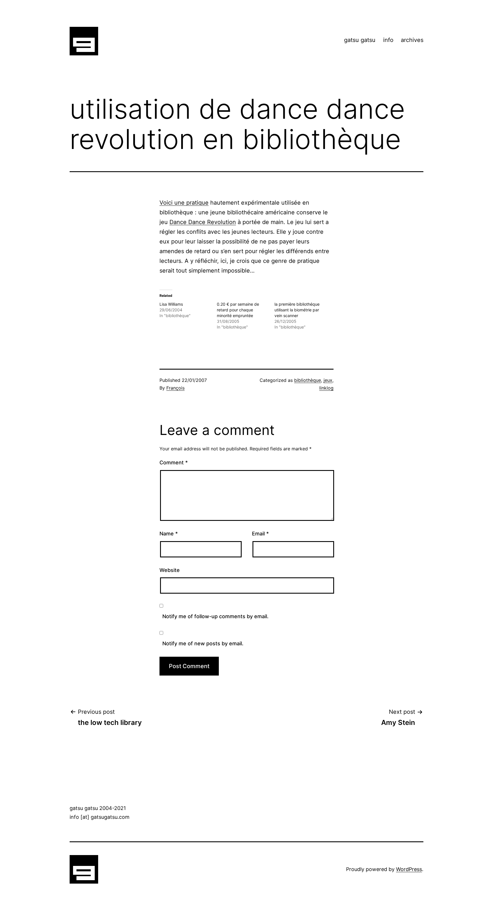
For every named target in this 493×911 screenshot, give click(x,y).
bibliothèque (307, 380)
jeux (328, 380)
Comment (173, 462)
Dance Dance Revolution (202, 222)
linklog (326, 388)
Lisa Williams (171, 304)
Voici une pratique (184, 202)
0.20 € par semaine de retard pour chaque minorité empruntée (238, 310)
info (388, 40)
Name (168, 534)
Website (169, 570)
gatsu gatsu (359, 40)
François (175, 388)
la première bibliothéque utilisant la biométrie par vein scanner (297, 310)
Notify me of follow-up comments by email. (215, 616)
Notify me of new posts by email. (202, 643)
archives (412, 40)
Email (260, 534)
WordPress (409, 869)
